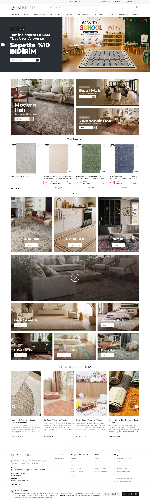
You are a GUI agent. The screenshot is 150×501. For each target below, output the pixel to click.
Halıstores (48, 176)
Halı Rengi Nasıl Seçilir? (121, 468)
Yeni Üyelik (98, 458)
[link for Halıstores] (75, 44)
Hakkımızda (58, 461)
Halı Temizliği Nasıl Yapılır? (122, 471)
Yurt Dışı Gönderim (77, 471)
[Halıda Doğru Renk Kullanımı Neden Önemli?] (124, 393)
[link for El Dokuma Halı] (31, 346)
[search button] (51, 7)
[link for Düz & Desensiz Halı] (53, 317)
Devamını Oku (16, 436)
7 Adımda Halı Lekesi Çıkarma (123, 478)
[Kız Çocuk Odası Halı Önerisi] (59, 393)
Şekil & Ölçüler (55, 14)
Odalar (26, 14)
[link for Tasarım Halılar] (75, 346)
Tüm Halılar (15, 14)
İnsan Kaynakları (59, 458)
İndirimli (136, 14)
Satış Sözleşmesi (100, 465)
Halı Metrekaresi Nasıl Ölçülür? (123, 458)
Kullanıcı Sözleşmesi (101, 471)
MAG (88, 367)
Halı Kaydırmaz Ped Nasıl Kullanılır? (124, 481)
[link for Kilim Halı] (118, 224)
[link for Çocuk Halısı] (118, 346)
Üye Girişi (98, 461)
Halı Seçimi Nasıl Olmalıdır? (122, 465)
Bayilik (56, 465)
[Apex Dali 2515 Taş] (26, 158)
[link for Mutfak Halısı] (75, 224)
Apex (13, 176)
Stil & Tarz (69, 14)
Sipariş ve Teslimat (76, 465)
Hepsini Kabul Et (130, 494)
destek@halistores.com (19, 480)
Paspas (111, 14)
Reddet (62, 495)
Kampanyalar (119, 1)
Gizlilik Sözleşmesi (100, 468)
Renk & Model (39, 14)
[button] (3, 44)
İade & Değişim (75, 461)
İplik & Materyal (84, 14)
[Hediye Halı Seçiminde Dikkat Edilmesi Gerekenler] (26, 393)
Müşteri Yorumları (76, 475)
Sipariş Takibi (107, 1)
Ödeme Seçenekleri (76, 468)
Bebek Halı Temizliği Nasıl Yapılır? (124, 475)
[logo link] (23, 7)
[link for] (42, 107)
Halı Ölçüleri (117, 461)
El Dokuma (99, 14)
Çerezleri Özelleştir (112, 494)
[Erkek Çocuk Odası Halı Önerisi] (91, 393)
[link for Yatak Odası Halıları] (118, 317)
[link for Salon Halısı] (31, 224)
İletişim (129, 1)
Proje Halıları (123, 14)
